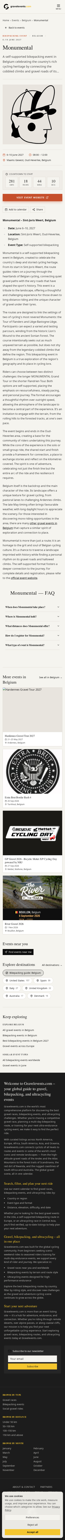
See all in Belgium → (50, 677)
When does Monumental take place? (25, 607)
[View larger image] (32, 114)
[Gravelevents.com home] (19, 7)
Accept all (32, 1532)
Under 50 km (10, 1422)
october (38, 1465)
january (7, 1448)
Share (39, 209)
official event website (24, 578)
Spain (45, 980)
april (36, 1452)
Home (6, 20)
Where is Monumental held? (21, 616)
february (39, 1448)
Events (15, 20)
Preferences (32, 1517)
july (5, 1461)
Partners (46, 1486)
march (6, 1452)
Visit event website (30, 197)
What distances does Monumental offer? (27, 626)
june (36, 1457)
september (9, 1465)
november (8, 1470)
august (38, 1461)
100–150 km (9, 1430)
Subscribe (32, 1366)
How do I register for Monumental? (24, 635)
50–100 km (8, 1426)
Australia (16, 995)
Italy (14, 988)
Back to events (17, 27)
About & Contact (24, 1486)
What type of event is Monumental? (24, 645)
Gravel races (9, 1400)
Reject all (33, 1524)
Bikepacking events (13, 1404)
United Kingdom (40, 988)
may (5, 1457)
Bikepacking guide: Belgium (25, 972)
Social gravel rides (13, 1408)
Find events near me (20, 952)
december (39, 1470)
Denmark (41, 995)
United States (19, 980)
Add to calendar (18, 209)
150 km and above (13, 1435)
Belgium (26, 20)
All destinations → (52, 965)
